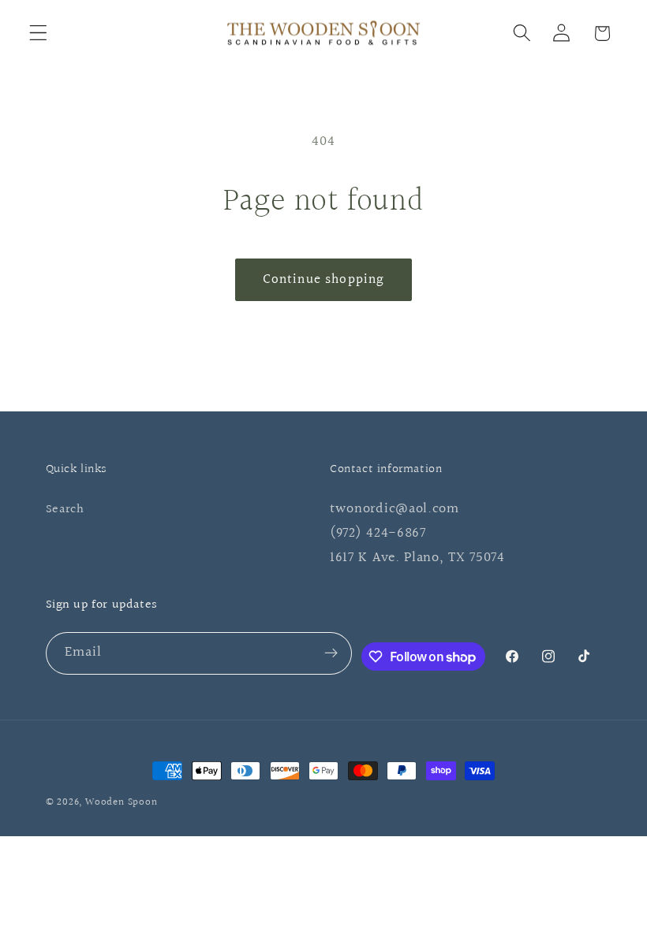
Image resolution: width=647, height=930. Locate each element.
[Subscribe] (332, 653)
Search (65, 509)
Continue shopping (324, 279)
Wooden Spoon (121, 802)
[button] (38, 33)
